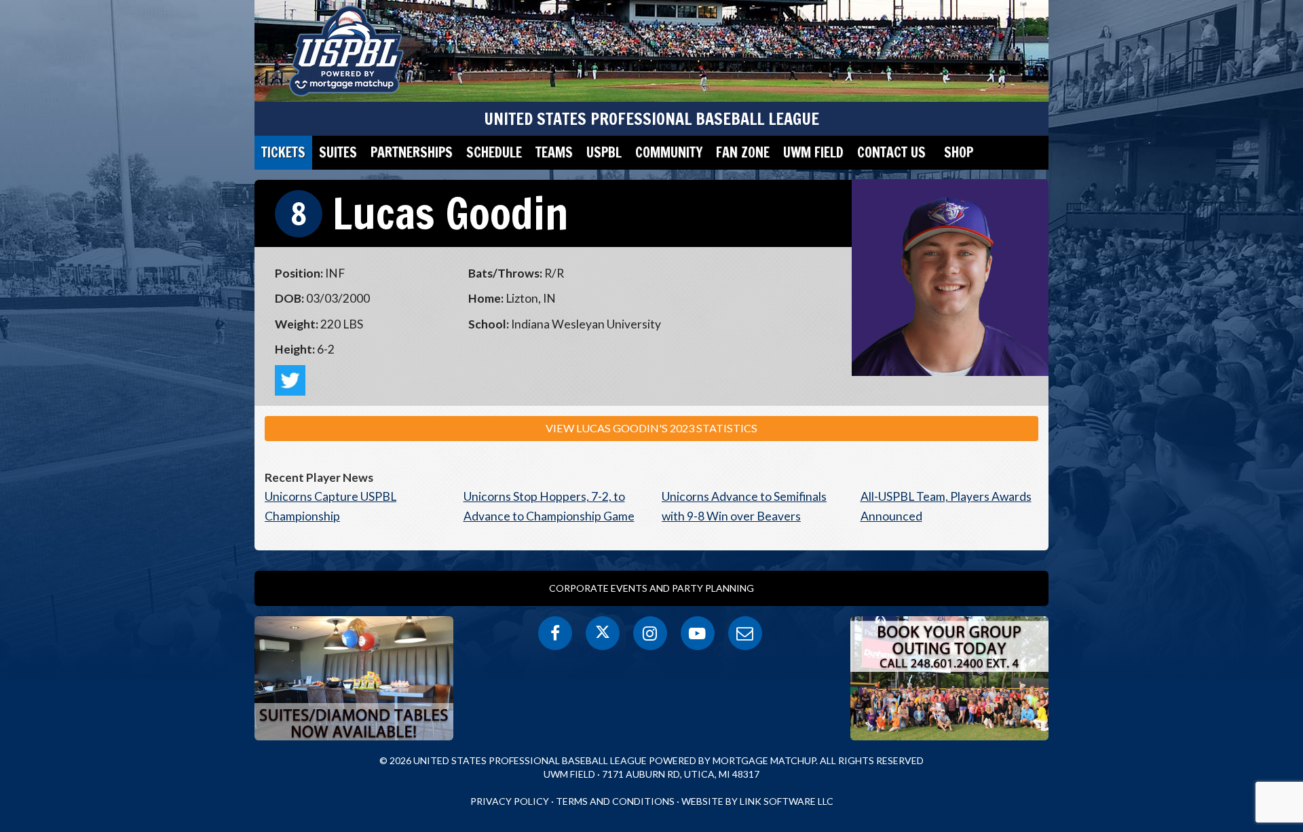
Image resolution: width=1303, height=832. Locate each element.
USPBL (604, 152)
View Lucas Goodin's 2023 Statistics (651, 427)
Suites (338, 152)
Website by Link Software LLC (757, 801)
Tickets (283, 152)
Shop (958, 152)
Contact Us (891, 152)
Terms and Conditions (615, 801)
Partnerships (412, 152)
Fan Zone (743, 152)
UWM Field (813, 152)
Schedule (494, 152)
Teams (554, 152)
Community (668, 152)
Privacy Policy (509, 801)
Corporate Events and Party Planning (651, 588)
